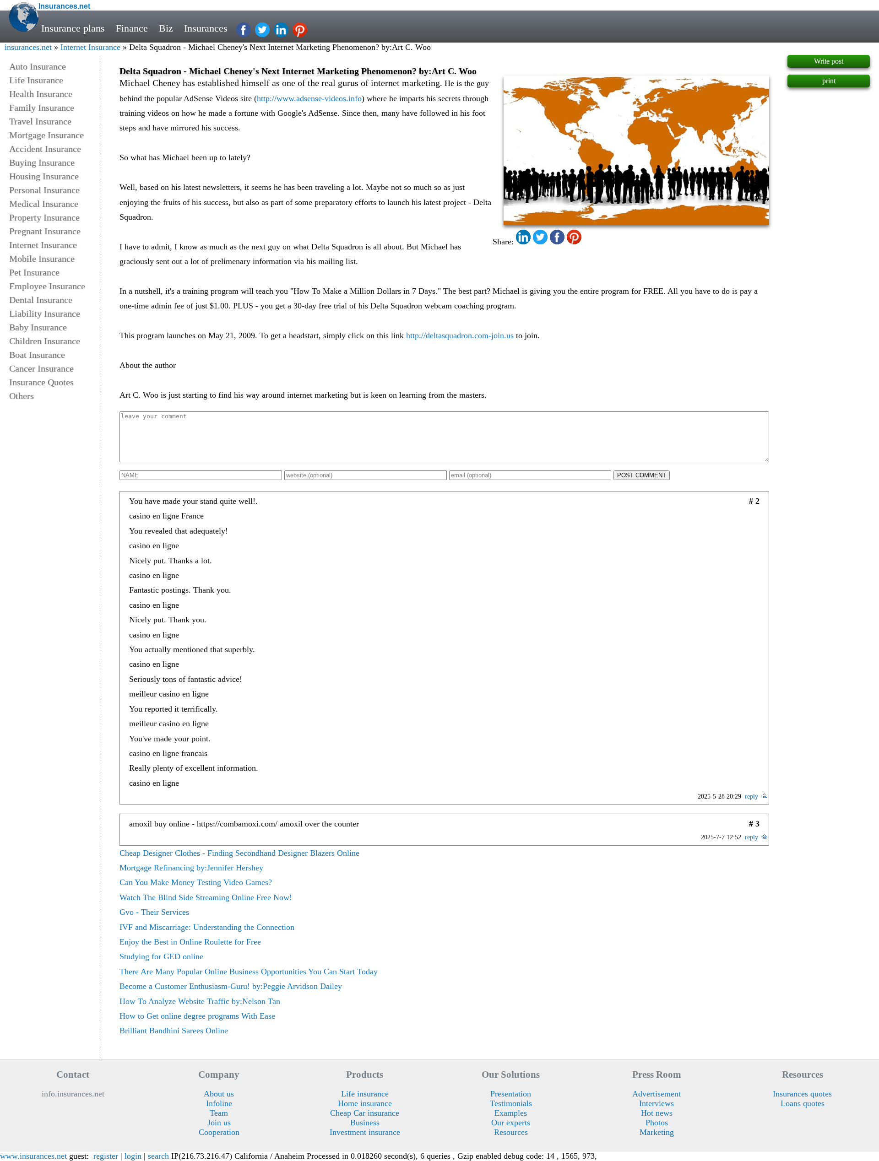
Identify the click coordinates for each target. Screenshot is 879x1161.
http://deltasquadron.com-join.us (460, 335)
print (829, 81)
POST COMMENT (641, 475)
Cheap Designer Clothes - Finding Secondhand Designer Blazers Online (239, 853)
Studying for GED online (161, 956)
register (105, 1156)
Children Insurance (44, 341)
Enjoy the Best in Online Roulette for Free (190, 941)
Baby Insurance (38, 327)
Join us (219, 1122)
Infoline (219, 1103)
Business (365, 1122)
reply (751, 796)
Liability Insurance (44, 313)
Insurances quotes (802, 1093)
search (158, 1156)
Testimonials (511, 1103)
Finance (132, 28)
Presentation (510, 1093)
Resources (511, 1132)
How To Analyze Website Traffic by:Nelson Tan (199, 1001)
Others (21, 396)
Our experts (510, 1122)
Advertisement (656, 1093)
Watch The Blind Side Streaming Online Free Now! (205, 897)
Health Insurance (40, 94)
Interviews (656, 1103)
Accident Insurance (45, 149)
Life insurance (365, 1093)
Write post (828, 61)
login (133, 1156)
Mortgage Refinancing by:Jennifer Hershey (191, 867)
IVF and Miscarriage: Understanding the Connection (206, 927)
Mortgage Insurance (46, 135)
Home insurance (365, 1103)
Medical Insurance (43, 204)
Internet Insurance (90, 47)
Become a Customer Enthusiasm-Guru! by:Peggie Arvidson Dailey (230, 986)
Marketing (657, 1132)
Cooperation (219, 1132)
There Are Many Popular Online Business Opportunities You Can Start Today (248, 971)
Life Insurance (36, 80)
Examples (510, 1113)
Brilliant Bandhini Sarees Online (173, 1030)
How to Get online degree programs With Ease (197, 1016)
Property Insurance (44, 217)
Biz (166, 28)
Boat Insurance (37, 355)
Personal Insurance (44, 190)
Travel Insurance (40, 121)
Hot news (657, 1113)
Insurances (206, 28)
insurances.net (28, 47)
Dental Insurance (40, 300)
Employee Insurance (47, 286)
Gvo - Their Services (154, 912)
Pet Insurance (34, 272)
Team (219, 1113)
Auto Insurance (37, 66)
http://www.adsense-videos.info (309, 98)
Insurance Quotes (41, 382)
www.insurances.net (33, 1156)
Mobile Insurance (42, 259)
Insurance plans (73, 28)
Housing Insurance (44, 176)
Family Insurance (41, 108)
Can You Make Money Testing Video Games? (195, 882)
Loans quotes (803, 1103)
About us (219, 1093)
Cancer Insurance (41, 368)
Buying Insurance (42, 162)
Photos (657, 1122)
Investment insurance (365, 1132)
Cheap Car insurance (364, 1113)
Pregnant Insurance (45, 231)
